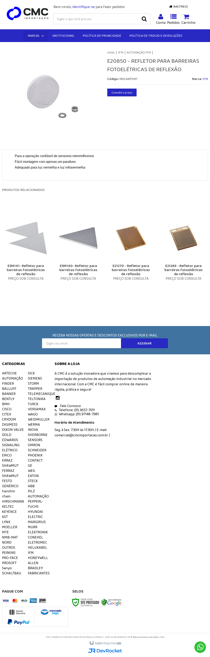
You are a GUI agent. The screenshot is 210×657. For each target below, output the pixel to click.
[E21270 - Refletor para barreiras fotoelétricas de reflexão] (131, 259)
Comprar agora (28, 283)
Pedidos (173, 22)
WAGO (33, 414)
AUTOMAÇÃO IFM (139, 52)
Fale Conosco (70, 405)
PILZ (31, 491)
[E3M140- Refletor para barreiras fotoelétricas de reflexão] (78, 259)
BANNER (9, 393)
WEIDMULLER (38, 419)
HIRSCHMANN (13, 501)
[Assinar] (144, 343)
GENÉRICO (10, 486)
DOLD (6, 434)
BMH (6, 404)
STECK (33, 481)
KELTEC (8, 506)
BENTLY (8, 399)
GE (30, 465)
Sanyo (7, 568)
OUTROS (8, 547)
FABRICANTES (39, 573)
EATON (33, 475)
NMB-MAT (10, 537)
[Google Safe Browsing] (111, 602)
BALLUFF (9, 388)
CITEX (6, 414)
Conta (160, 22)
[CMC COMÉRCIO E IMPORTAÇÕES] (27, 13)
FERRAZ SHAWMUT (10, 473)
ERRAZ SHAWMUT (10, 463)
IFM (120, 52)
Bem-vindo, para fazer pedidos (89, 6)
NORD (6, 542)
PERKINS (9, 552)
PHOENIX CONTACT (35, 458)
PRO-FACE (10, 557)
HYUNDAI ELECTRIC (35, 514)
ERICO (7, 455)
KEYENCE (9, 511)
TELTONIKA (37, 399)
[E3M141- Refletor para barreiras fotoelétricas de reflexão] (26, 259)
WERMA (34, 424)
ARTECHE (9, 373)
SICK (31, 373)
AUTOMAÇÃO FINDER (12, 381)
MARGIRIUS (37, 522)
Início (111, 52)
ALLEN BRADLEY (35, 565)
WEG (31, 470)
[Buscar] (144, 19)
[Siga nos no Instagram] (59, 398)
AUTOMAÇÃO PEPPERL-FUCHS (38, 501)
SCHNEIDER (37, 450)
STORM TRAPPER (35, 386)
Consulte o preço (122, 92)
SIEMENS (35, 378)
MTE (5, 532)
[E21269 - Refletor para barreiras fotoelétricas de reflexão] (183, 259)
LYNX (6, 522)
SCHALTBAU (11, 573)
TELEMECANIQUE (41, 393)
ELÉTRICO (9, 450)
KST (5, 516)
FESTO (7, 481)
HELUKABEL (37, 547)
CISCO (6, 409)
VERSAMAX (37, 409)
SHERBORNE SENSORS (38, 437)
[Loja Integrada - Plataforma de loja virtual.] (105, 643)
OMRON (34, 445)
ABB (31, 486)
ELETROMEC (37, 542)
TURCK (33, 404)
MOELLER (9, 527)
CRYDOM (9, 419)
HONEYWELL (38, 557)
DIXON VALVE (13, 429)
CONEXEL (35, 537)
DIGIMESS (9, 424)
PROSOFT (9, 563)
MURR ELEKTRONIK (38, 529)
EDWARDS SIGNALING (10, 442)
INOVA (33, 429)
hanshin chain (8, 493)
